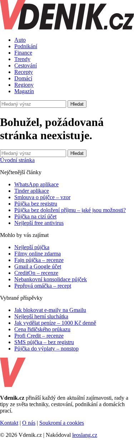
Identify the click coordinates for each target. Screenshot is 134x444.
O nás (28, 423)
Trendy (22, 59)
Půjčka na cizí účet (35, 216)
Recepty (23, 72)
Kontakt (9, 423)
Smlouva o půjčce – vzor (42, 197)
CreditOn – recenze (36, 273)
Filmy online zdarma (37, 254)
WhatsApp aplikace (36, 184)
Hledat (77, 104)
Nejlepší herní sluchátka (41, 316)
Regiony (24, 85)
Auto (20, 40)
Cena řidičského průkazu (42, 329)
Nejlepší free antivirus (39, 223)
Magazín (24, 91)
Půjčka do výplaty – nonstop (46, 348)
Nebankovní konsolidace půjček (50, 279)
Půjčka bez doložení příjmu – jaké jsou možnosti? (70, 210)
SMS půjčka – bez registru (44, 342)
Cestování (25, 65)
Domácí (23, 78)
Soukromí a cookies (61, 423)
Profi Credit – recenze (39, 336)
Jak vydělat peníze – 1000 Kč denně (55, 323)
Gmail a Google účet (37, 266)
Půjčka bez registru (35, 204)
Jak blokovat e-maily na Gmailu (50, 310)
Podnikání (25, 46)
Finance (23, 53)
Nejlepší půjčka (31, 247)
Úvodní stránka (17, 160)
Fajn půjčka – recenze (39, 260)
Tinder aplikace (31, 191)
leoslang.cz (84, 435)
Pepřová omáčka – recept (42, 286)
